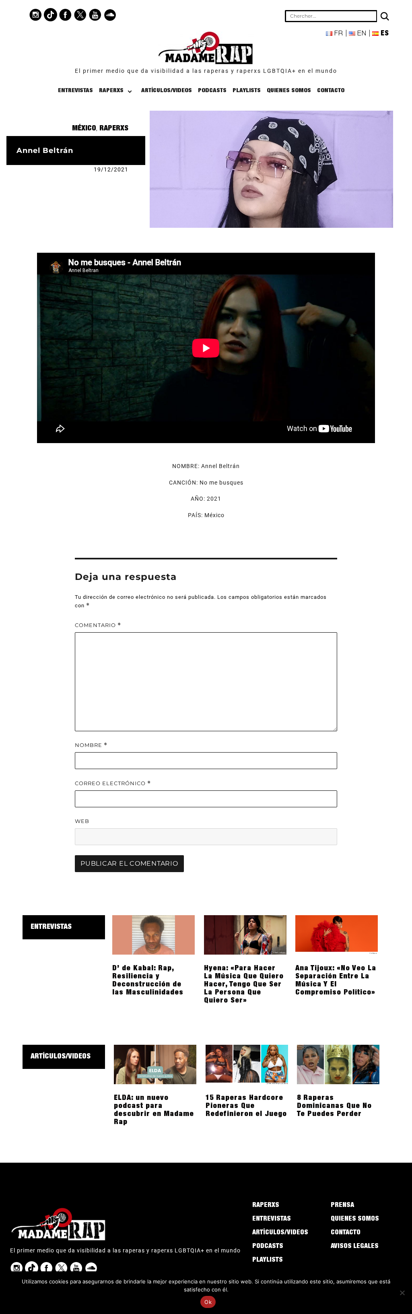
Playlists (247, 91)
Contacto (330, 91)
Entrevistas (75, 91)
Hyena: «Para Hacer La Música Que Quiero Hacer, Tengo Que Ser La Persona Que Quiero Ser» (244, 985)
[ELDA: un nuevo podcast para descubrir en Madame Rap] (155, 1064)
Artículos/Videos (166, 91)
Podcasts (212, 91)
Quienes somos (289, 91)
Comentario (98, 625)
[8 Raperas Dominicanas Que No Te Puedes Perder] (338, 1064)
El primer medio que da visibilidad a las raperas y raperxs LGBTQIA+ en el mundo (206, 71)
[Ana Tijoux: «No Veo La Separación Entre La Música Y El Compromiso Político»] (336, 934)
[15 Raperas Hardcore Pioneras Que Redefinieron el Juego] (247, 1064)
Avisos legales (355, 1247)
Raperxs (111, 91)
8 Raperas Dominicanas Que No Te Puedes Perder (334, 1106)
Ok (208, 1302)
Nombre (91, 745)
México (84, 128)
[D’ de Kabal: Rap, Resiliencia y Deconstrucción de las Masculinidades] (153, 934)
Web (82, 821)
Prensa (342, 1206)
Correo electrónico (113, 783)
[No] (402, 1293)
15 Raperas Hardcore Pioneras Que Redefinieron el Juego (246, 1106)
